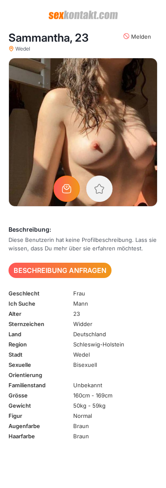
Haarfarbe (22, 436)
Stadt (16, 354)
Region (18, 344)
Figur (15, 415)
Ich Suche (22, 303)
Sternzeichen (26, 324)
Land (15, 334)
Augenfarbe (24, 426)
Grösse (18, 395)
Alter (15, 313)
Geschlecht (24, 293)
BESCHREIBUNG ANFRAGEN (60, 270)
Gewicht (20, 405)
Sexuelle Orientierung (25, 369)
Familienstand (27, 385)
